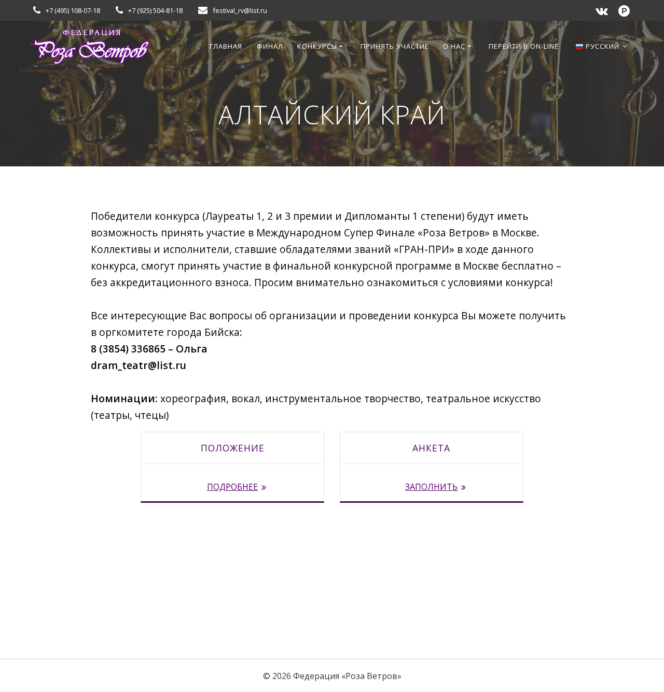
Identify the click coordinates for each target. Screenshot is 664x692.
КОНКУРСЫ (317, 46)
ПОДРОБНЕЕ (232, 486)
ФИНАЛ (270, 46)
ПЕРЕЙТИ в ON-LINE (524, 46)
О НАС (454, 46)
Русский (601, 46)
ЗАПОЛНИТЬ (431, 486)
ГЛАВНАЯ (226, 46)
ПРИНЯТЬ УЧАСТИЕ (395, 46)
